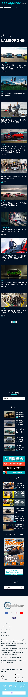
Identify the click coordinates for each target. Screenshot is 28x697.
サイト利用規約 (5, 623)
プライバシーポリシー (7, 626)
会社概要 (3, 632)
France (5, 679)
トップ (1, 7)
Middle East (19, 675)
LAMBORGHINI (7, 7)
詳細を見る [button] (12, 688)
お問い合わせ (5, 635)
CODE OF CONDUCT (7, 629)
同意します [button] (14, 693)
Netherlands (19, 678)
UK (4, 676)
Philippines (19, 681)
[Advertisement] (14, 20)
